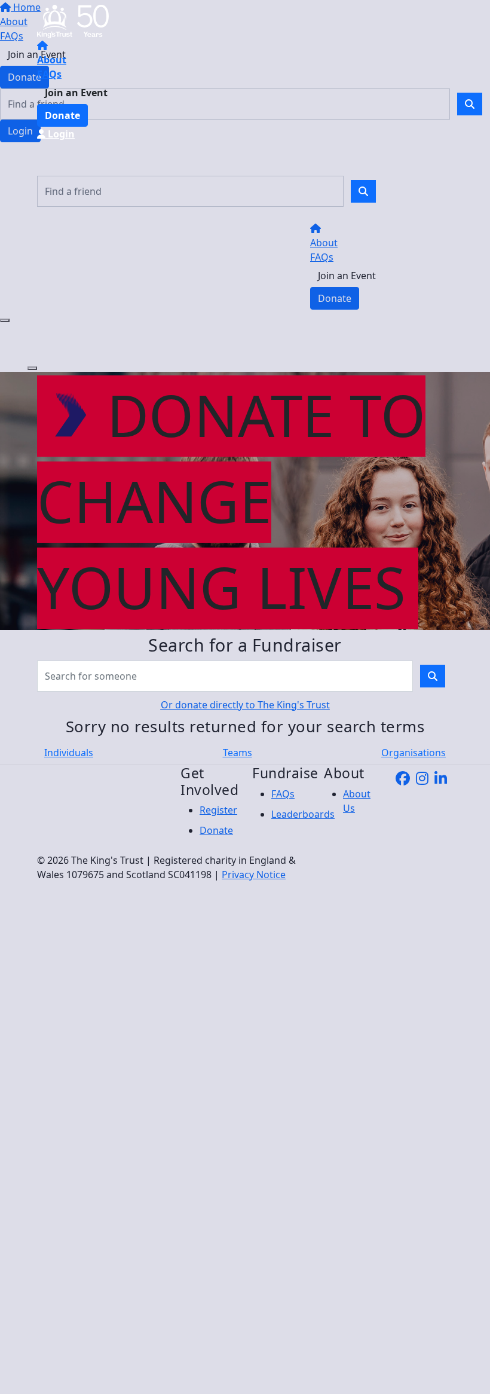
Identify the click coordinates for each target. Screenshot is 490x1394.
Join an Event (76, 92)
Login (60, 133)
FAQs (49, 74)
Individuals (68, 752)
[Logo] (73, 20)
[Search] (363, 191)
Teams (237, 752)
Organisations (413, 752)
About (51, 59)
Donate (62, 115)
